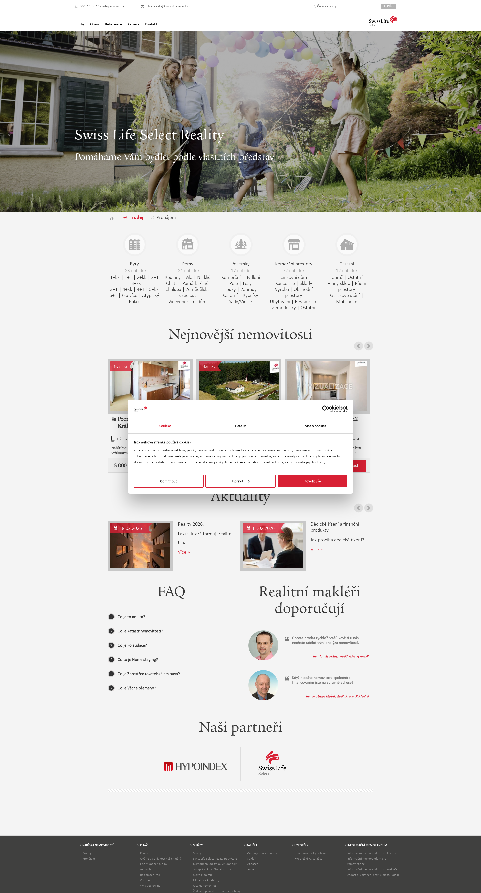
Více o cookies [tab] (315, 425)
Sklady (306, 283)
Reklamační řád (150, 875)
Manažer (252, 864)
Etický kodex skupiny (153, 864)
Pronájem (88, 858)
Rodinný (173, 277)
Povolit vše (312, 481)
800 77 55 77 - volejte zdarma (102, 6)
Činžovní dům (293, 277)
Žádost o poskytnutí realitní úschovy (217, 891)
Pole (233, 283)
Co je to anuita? (131, 616)
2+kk (141, 277)
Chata (172, 283)
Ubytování (280, 301)
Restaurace (306, 301)
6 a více (129, 295)
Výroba (282, 289)
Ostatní (230, 295)
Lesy (247, 283)
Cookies (145, 880)
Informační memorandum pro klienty (371, 853)
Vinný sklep (339, 283)
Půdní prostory (352, 286)
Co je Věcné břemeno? (137, 688)
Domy (187, 264)
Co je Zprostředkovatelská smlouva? (149, 673)
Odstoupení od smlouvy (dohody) (215, 864)
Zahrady (249, 289)
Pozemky (240, 264)
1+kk (115, 277)
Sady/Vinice (240, 301)
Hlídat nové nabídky (206, 880)
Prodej (86, 853)
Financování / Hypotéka (310, 853)
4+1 (140, 289)
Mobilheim (346, 301)
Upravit (237, 481)
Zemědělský (284, 307)
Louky (230, 289)
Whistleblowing (150, 885)
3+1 (114, 289)
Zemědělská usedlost (194, 292)
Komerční (231, 277)
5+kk (154, 289)
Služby (197, 853)
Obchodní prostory (299, 292)
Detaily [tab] (240, 425)
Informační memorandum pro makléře (372, 869)
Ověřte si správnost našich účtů (160, 858)
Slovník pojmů (202, 875)
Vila (188, 277)
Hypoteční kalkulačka (308, 858)
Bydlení (252, 277)
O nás (144, 853)
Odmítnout (168, 481)
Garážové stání (345, 295)
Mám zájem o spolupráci (262, 853)
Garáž (337, 277)
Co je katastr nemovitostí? (140, 631)
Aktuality (146, 869)
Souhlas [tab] (165, 425)
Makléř (250, 858)
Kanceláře (285, 283)
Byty (134, 264)
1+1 (128, 277)
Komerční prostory (293, 264)
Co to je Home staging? (138, 659)
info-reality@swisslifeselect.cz (168, 6)
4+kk (127, 289)
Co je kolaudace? (132, 645)
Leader (250, 869)
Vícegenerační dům (187, 301)
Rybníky (250, 295)
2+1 (155, 277)
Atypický (150, 295)
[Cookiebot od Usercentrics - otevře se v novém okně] (326, 409)
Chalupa (173, 289)
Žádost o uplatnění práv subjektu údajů (373, 875)
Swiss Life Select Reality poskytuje (215, 858)
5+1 (113, 295)
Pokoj (134, 301)
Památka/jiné (195, 283)
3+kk (136, 283)
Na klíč (203, 277)
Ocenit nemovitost (205, 885)
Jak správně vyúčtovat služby (212, 869)
